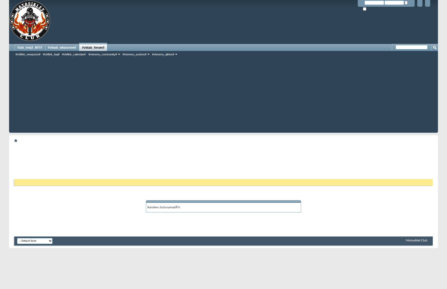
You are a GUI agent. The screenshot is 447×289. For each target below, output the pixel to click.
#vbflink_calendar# (74, 54)
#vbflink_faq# (51, 54)
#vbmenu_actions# (134, 54)
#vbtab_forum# (93, 47)
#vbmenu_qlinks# (163, 54)
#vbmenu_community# (102, 54)
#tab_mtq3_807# (29, 47)
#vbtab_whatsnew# (62, 47)
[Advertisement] (223, 96)
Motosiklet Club (416, 240)
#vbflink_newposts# (28, 54)
